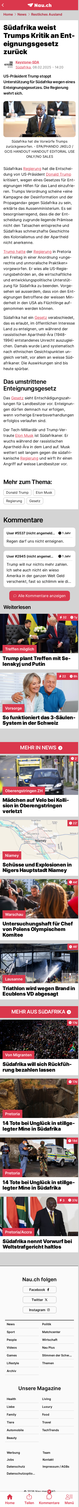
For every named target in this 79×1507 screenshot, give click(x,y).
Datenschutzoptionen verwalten (22, 1473)
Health (11, 1399)
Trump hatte (14, 251)
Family (11, 1414)
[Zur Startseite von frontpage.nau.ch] (39, 5)
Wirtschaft (49, 1339)
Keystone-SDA (27, 62)
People (12, 1339)
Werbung (13, 1452)
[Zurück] (2, 5)
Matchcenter (51, 1332)
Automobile (15, 1430)
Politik (46, 1324)
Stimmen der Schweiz (57, 1355)
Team (46, 1452)
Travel (46, 1422)
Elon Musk (24, 435)
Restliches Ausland (46, 14)
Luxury (47, 1406)
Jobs (10, 1459)
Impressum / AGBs (56, 1466)
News (22, 14)
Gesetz (41, 317)
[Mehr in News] (39, 748)
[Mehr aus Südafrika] (39, 1012)
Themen (48, 1363)
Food (45, 1414)
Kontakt (48, 1459)
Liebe (11, 1406)
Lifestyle (13, 1363)
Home (8, 14)
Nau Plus (48, 1347)
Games (12, 1355)
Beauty (12, 1438)
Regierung (32, 168)
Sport (11, 1332)
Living (46, 1399)
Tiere (10, 1422)
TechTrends (50, 1430)
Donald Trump (58, 174)
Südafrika (23, 67)
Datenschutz (16, 1466)
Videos (12, 1347)
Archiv (11, 1371)
